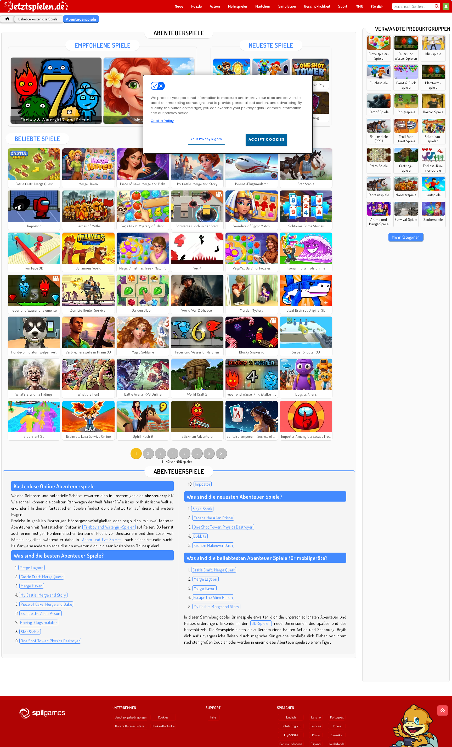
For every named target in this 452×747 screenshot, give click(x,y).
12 (209, 453)
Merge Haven (31, 585)
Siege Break (202, 508)
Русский (291, 735)
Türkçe (336, 726)
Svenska (336, 735)
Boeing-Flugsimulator (38, 622)
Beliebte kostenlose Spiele (37, 19)
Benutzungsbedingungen (131, 717)
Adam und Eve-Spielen (102, 539)
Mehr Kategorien (406, 237)
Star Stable (30, 631)
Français (315, 726)
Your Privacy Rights (206, 139)
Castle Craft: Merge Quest (42, 576)
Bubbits (199, 536)
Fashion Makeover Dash (213, 545)
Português (337, 717)
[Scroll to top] (442, 710)
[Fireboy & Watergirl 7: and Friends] (56, 90)
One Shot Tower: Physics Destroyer (50, 640)
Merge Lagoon (31, 567)
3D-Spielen (261, 623)
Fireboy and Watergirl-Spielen (109, 527)
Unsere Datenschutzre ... (131, 726)
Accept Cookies (266, 139)
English (291, 717)
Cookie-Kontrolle (163, 726)
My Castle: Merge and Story (43, 595)
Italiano (316, 717)
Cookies (163, 717)
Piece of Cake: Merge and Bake (46, 604)
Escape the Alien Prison (40, 613)
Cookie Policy (162, 120)
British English (291, 726)
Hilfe (213, 717)
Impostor (202, 484)
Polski (316, 735)
